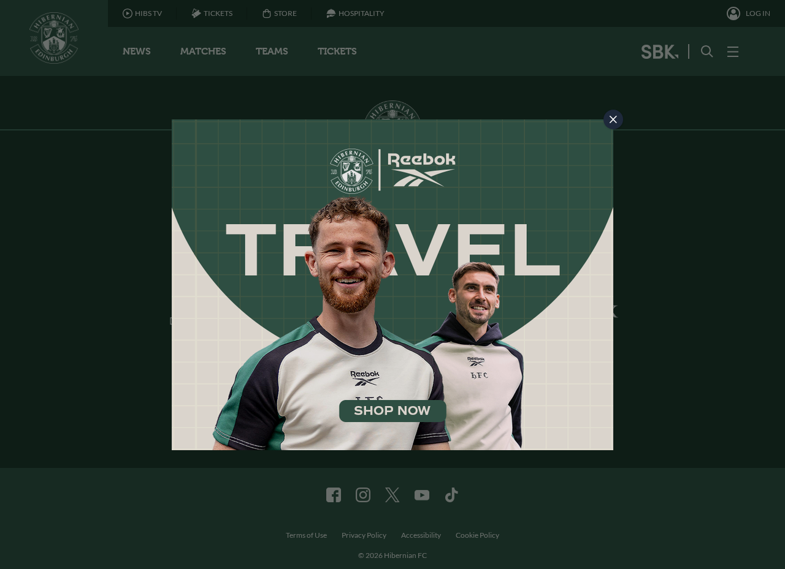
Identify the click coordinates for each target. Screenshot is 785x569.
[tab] (613, 119)
